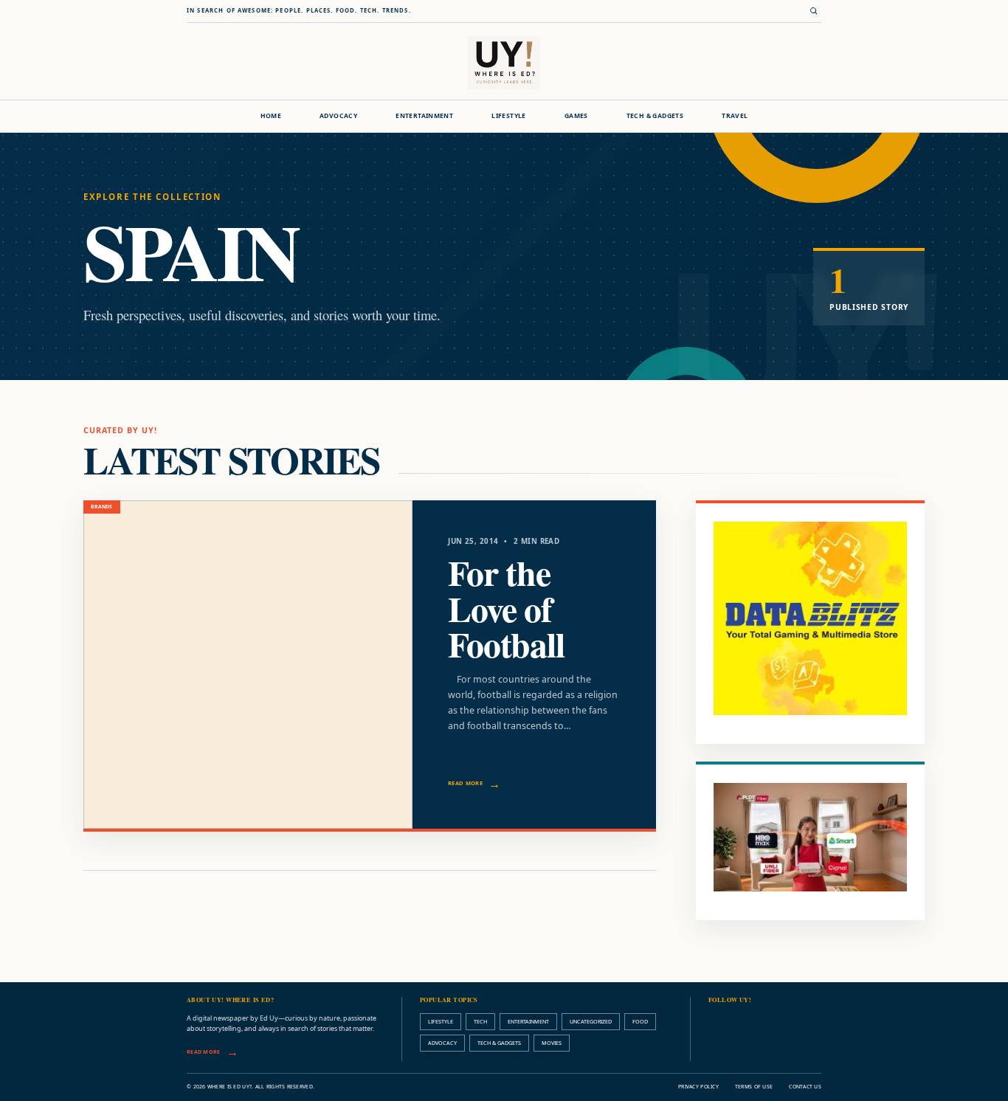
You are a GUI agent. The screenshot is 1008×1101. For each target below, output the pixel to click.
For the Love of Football (506, 608)
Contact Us (805, 1086)
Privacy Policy (698, 1086)
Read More (465, 783)
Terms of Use (754, 1086)
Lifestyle (508, 115)
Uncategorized (591, 1021)
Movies (552, 1042)
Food (640, 1021)
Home (271, 115)
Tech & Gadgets (654, 115)
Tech (480, 1021)
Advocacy (338, 115)
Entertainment (424, 115)
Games (576, 115)
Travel (735, 115)
